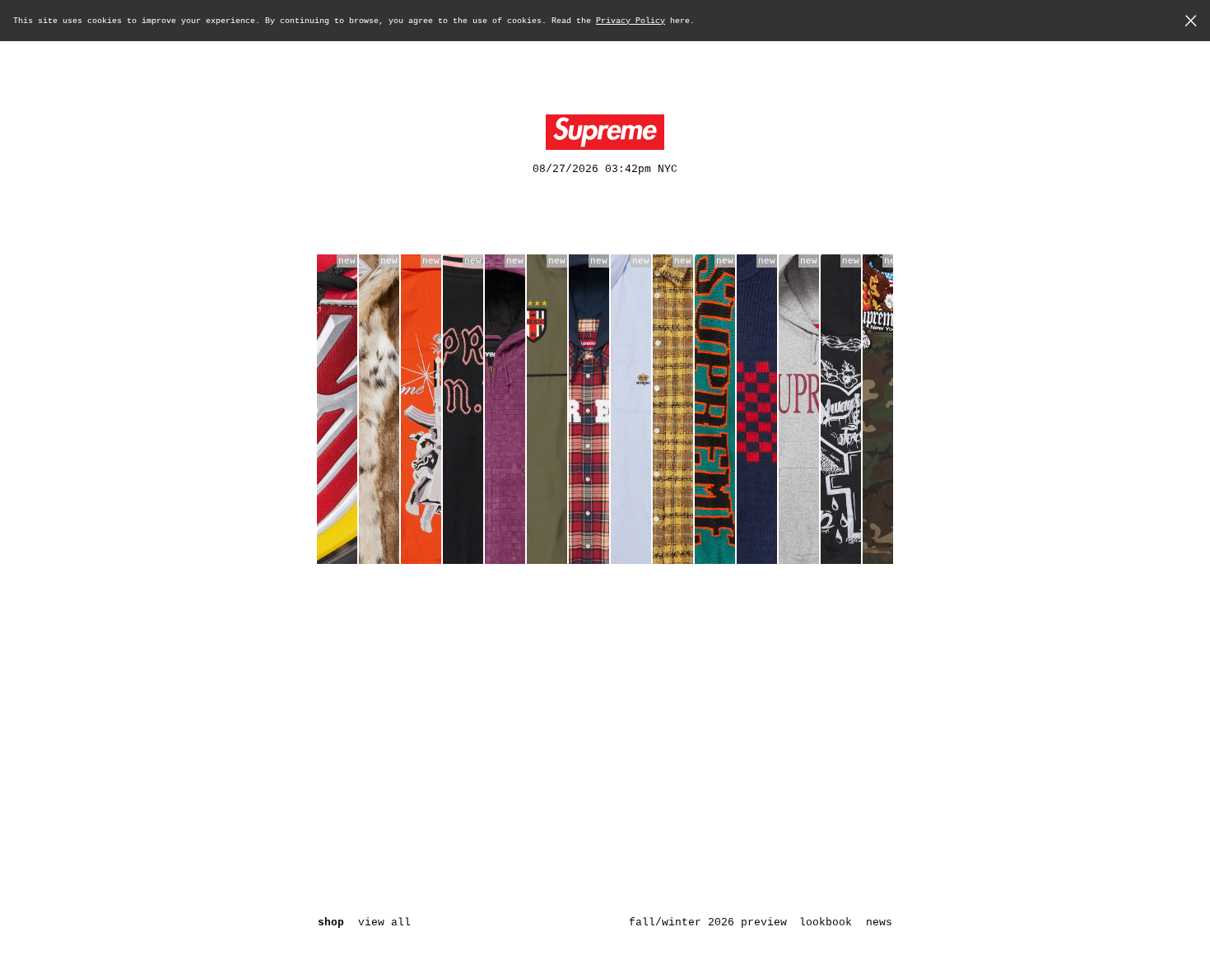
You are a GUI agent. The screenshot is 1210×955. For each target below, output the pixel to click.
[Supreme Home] (605, 132)
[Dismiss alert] (1190, 22)
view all (384, 922)
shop (331, 922)
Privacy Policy (630, 21)
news (879, 922)
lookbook (825, 922)
